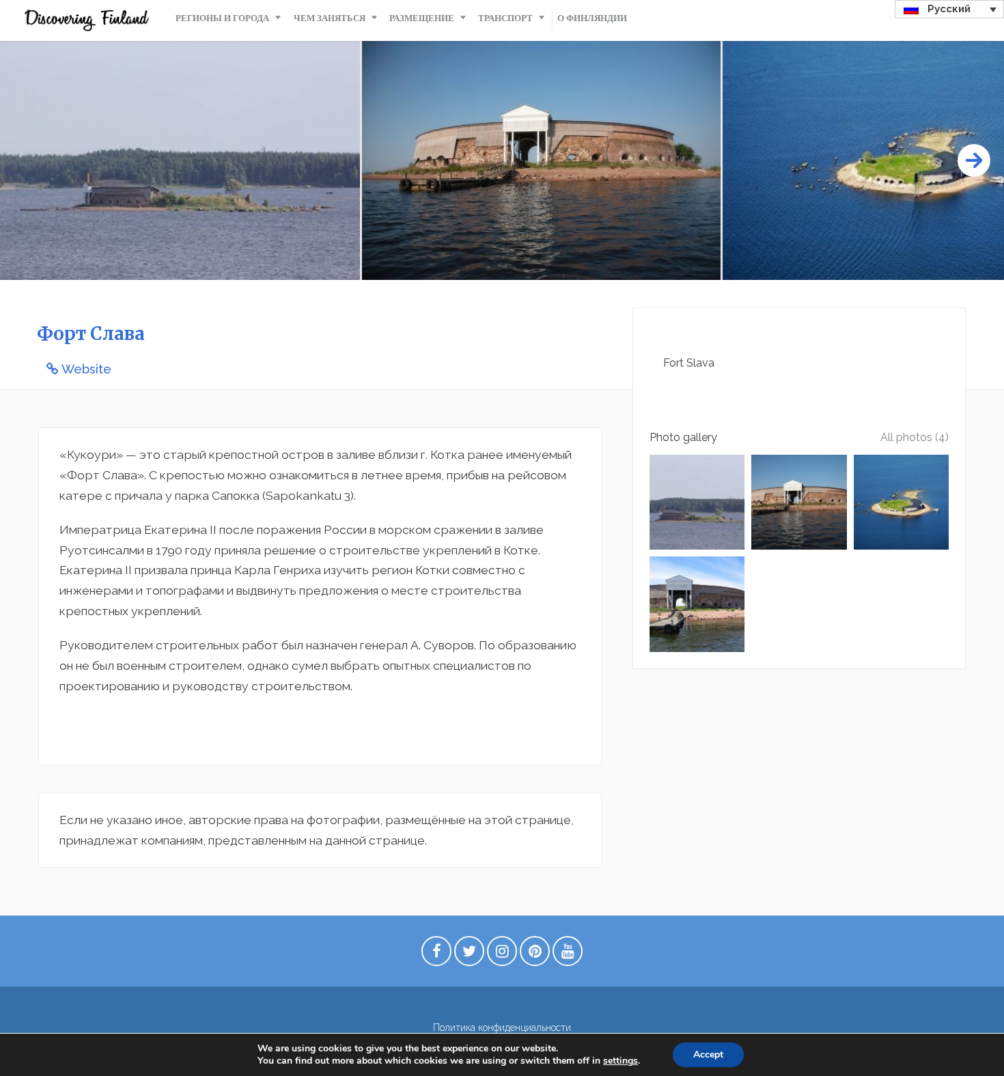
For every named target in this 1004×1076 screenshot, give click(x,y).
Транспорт (505, 18)
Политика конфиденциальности (502, 1027)
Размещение (421, 18)
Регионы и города (222, 18)
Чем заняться (329, 18)
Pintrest (534, 954)
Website (86, 369)
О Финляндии (592, 18)
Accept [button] (708, 1054)
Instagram (502, 954)
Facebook (436, 954)
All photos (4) (914, 437)
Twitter (469, 954)
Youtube (567, 954)
